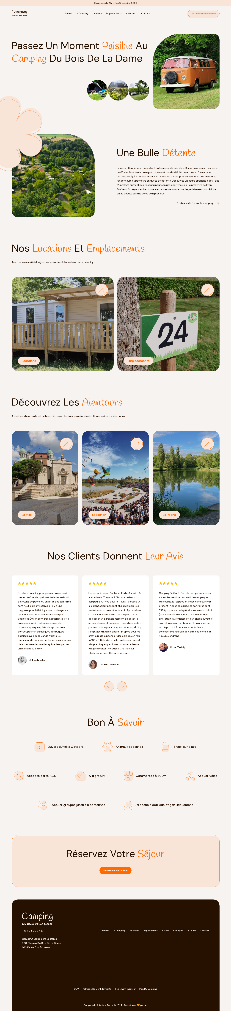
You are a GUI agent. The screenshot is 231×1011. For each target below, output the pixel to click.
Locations (97, 13)
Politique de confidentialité (97, 988)
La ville (166, 930)
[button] (131, 13)
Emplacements (151, 930)
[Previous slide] (109, 686)
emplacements (114, 13)
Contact (145, 13)
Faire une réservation (115, 870)
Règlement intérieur (125, 988)
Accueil (68, 13)
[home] (19, 13)
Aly (146, 1005)
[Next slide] (121, 686)
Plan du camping (148, 988)
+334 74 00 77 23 (33, 930)
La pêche (191, 930)
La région (178, 930)
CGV (76, 988)
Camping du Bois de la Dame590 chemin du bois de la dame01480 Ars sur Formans (41, 943)
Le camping (82, 13)
